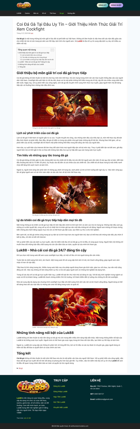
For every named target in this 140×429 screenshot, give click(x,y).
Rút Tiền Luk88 (59, 402)
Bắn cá (36, 13)
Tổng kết (22, 67)
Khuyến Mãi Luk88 (61, 407)
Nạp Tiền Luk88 (60, 397)
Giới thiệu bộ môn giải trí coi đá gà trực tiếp (34, 53)
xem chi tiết (27, 418)
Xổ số (44, 13)
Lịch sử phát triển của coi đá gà (32, 55)
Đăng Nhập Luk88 (60, 391)
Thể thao (53, 13)
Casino (27, 13)
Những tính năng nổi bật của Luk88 (31, 64)
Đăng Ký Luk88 (59, 386)
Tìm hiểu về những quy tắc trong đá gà (34, 57)
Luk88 (19, 398)
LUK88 (19, 13)
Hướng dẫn (71, 13)
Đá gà (62, 13)
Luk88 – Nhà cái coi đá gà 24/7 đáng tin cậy (34, 62)
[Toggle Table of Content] (51, 50)
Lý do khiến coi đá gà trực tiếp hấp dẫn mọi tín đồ (38, 59)
